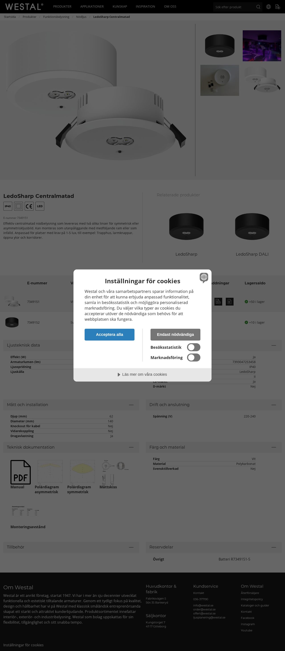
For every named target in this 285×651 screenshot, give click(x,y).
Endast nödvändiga (175, 334)
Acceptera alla (109, 334)
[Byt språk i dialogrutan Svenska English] (203, 277)
